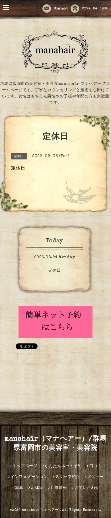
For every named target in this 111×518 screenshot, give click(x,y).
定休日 (54, 271)
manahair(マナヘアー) (41, 510)
